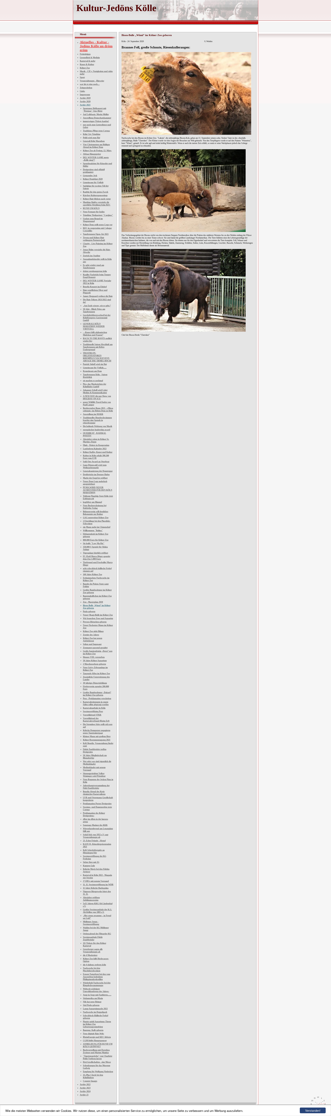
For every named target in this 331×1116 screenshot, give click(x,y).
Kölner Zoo (85, 68)
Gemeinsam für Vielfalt (93, 182)
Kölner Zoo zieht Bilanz (93, 631)
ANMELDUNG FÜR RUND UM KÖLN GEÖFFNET (97, 1045)
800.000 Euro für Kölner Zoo (95, 540)
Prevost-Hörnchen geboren (95, 622)
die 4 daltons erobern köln (94, 965)
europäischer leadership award (96, 430)
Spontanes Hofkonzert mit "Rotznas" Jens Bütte (94, 109)
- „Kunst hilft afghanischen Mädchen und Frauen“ (95, 333)
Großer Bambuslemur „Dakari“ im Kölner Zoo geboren (97, 693)
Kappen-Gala (89, 865)
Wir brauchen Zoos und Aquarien (98, 618)
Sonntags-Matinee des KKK (95, 825)
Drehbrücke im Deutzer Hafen (96, 474)
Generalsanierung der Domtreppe (98, 471)
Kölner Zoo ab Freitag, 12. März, (97, 150)
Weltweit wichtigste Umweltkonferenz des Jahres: (96, 990)
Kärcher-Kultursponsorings (95, 195)
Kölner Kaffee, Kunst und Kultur (97, 452)
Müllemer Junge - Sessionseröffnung (91, 922)
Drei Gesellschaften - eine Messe (97, 1062)
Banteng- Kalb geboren (93, 1030)
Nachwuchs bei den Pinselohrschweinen (91, 969)
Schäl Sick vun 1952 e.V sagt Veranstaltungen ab (95, 835)
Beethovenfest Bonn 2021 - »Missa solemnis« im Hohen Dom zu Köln (98, 409)
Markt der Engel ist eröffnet (95, 478)
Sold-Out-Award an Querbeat (96, 461)
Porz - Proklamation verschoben (97, 698)
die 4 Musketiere (90, 955)
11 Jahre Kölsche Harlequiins (96, 888)
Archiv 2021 (85, 105)
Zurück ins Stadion (91, 255)
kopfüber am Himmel (92, 502)
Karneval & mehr (87, 61)
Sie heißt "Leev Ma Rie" (93, 543)
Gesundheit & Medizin (90, 57)
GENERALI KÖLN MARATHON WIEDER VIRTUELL (94, 326)
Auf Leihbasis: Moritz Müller (96, 114)
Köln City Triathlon (91, 134)
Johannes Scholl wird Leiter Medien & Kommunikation (95, 391)
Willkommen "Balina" (93, 530)
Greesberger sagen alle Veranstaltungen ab (93, 950)
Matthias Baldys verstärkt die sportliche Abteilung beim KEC (97, 203)
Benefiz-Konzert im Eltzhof (95, 287)
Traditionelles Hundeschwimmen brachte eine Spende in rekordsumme (97, 420)
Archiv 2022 (85, 1084)
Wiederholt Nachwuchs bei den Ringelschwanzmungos (97, 984)
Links (82, 91)
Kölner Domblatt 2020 (93, 179)
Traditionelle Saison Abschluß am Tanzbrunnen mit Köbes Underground (98, 347)
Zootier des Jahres (91, 635)
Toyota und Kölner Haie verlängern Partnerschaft (94, 238)
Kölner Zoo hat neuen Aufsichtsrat (92, 639)
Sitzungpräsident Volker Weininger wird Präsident (94, 774)
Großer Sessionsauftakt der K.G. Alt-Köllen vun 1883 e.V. (97, 910)
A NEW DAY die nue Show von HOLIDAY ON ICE (97, 397)
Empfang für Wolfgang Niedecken (98, 1071)
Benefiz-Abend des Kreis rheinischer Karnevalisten (94, 792)
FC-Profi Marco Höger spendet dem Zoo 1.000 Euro (96, 557)
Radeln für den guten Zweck (95, 192)
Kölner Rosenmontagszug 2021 (96, 740)
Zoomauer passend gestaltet (95, 647)
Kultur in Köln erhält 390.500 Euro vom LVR (96, 456)
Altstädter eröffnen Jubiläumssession (91, 898)
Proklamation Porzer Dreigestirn (97, 803)
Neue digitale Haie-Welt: (93, 1033)
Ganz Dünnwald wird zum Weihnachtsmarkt (95, 466)
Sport (82, 77)
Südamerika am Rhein (93, 998)
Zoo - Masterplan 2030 (93, 602)
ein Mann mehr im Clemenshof (96, 527)
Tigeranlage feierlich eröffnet (95, 553)
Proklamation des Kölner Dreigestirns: (94, 814)
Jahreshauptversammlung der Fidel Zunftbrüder (96, 786)
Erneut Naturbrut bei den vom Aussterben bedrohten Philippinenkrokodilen (96, 977)
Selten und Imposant (92, 644)
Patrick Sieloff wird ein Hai (95, 364)
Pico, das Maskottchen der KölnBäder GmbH (94, 385)
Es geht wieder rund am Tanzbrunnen (93, 266)
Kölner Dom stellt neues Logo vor (97, 224)
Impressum (85, 94)
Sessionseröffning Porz (93, 711)
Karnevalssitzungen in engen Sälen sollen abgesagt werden (96, 703)
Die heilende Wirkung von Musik (97, 426)
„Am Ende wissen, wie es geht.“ (97, 305)
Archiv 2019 (85, 98)
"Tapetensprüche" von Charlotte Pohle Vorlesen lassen (97, 1057)
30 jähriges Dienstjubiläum (95, 683)
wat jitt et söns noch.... (90, 84)
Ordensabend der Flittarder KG (97, 933)
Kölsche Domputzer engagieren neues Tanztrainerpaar (96, 731)
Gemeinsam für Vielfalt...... (95, 367)
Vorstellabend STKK (92, 715)
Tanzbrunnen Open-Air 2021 (96, 234)
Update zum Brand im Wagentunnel (93, 219)
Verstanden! (312, 1110)
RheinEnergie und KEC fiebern (97, 1037)
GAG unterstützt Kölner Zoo (95, 517)
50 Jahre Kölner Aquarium (95, 660)
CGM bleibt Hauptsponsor (95, 1040)
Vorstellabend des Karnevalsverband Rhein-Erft (96, 719)
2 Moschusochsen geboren (94, 664)
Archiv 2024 (85, 1091)
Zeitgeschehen (86, 87)
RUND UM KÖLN (91, 208)
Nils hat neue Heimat (92, 1002)
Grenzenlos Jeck (90, 175)
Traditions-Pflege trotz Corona (96, 131)
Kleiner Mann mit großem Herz (97, 736)
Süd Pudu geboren (91, 1005)
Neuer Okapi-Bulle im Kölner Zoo (98, 615)
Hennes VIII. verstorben (94, 657)
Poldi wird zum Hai (91, 137)
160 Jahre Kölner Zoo (92, 574)
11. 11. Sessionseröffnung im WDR (98, 884)
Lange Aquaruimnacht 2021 (95, 1008)
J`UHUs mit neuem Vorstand (96, 881)
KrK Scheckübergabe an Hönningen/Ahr (94, 851)
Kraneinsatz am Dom (92, 371)
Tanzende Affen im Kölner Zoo (96, 673)
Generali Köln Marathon (94, 141)
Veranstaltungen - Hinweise (92, 81)
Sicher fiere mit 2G (91, 862)
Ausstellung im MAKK (93, 414)
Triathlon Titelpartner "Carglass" (98, 215)
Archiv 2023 (85, 1088)
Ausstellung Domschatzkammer (97, 118)
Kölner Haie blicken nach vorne (97, 199)
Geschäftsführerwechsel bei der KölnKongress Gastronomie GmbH (97, 318)
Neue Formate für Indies (94, 212)
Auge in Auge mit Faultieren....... (97, 995)
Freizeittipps (85, 54)
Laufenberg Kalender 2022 (95, 448)
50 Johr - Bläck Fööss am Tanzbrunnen (94, 310)
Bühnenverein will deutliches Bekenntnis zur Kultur (95, 512)
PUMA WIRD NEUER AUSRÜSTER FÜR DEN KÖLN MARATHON (97, 490)
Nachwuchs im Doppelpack (95, 1012)
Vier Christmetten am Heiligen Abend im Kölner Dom (96, 145)
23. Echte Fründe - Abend (94, 840)
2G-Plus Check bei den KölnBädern (93, 1076)
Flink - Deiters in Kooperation (96, 445)
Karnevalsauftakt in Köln (94, 708)
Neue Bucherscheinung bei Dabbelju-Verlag (94, 506)
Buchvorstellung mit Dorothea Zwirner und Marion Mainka (96, 1051)
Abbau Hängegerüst (92, 154)
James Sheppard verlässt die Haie (98, 296)
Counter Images (90, 1081)
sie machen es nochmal (93, 380)
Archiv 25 (84, 1095)
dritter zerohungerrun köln (95, 271)
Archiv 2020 (85, 101)
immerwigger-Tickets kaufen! (96, 121)
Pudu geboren (89, 611)
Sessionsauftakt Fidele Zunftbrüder (93, 938)
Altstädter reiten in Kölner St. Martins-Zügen (96, 440)
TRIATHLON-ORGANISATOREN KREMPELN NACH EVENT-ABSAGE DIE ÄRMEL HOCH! (97, 357)
